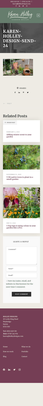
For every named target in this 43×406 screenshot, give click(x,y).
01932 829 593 (11, 331)
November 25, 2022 (13, 174)
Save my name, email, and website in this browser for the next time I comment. (19, 284)
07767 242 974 (12, 334)
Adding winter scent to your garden (19, 136)
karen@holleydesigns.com (13, 336)
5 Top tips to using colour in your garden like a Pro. (21, 227)
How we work (8, 352)
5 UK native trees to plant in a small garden (19, 178)
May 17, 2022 (11, 223)
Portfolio (25, 352)
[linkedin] (19, 6)
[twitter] (23, 6)
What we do (26, 347)
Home (5, 347)
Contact (24, 356)
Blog (4, 356)
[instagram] (26, 6)
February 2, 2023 (13, 132)
